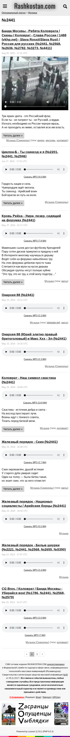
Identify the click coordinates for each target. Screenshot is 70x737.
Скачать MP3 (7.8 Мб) (35, 241)
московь (50, 140)
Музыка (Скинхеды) (18, 140)
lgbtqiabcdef (53, 322)
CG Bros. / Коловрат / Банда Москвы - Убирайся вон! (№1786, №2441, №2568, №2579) (33, 593)
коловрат (62, 140)
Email (38, 697)
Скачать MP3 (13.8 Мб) (35, 402)
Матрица (32, 12)
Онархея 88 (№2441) (18, 295)
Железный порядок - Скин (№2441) (30, 442)
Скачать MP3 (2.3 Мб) (35, 315)
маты (64, 281)
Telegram (46, 697)
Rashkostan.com (35, 6)
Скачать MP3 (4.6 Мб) (35, 177)
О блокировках (17, 697)
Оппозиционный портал (14, 12)
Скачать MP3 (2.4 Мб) (35, 570)
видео (40, 140)
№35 (65, 675)
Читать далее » (13, 135)
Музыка (49, 281)
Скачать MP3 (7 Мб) (35, 635)
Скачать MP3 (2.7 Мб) (35, 462)
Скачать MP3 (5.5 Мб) (35, 526)
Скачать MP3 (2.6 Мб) (35, 618)
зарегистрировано (55, 664)
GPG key (56, 697)
